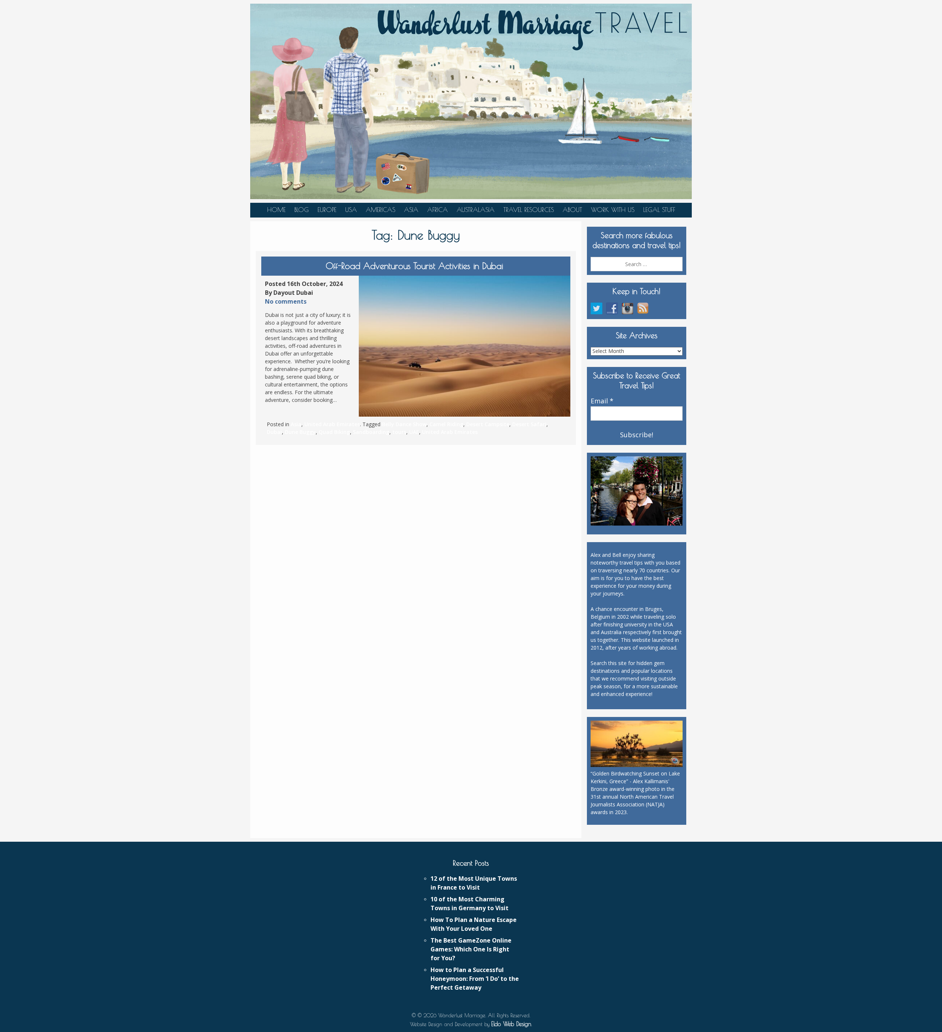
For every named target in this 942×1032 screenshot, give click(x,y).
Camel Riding (446, 424)
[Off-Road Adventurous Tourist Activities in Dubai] (464, 346)
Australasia (476, 209)
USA (351, 209)
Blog (301, 209)
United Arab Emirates (332, 424)
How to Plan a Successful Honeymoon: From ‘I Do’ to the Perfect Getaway (475, 979)
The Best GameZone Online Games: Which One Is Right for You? (471, 949)
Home (276, 209)
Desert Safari (529, 424)
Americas (380, 209)
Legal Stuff (659, 209)
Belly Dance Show (404, 424)
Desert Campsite (487, 424)
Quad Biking (334, 431)
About (572, 209)
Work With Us (612, 209)
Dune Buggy (300, 431)
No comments (286, 301)
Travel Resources (528, 209)
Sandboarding (371, 431)
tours (399, 431)
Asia (411, 209)
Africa (437, 209)
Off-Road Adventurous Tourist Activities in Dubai (416, 266)
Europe (327, 209)
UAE (414, 431)
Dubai (274, 431)
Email (602, 401)
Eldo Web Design (511, 1024)
